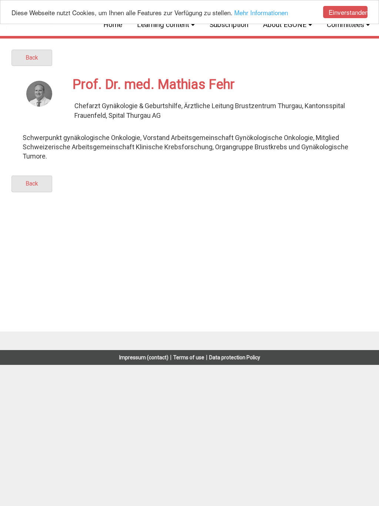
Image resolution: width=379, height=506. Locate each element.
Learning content (163, 24)
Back (32, 57)
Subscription (228, 24)
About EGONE (284, 24)
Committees (345, 24)
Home (112, 24)
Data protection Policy (234, 357)
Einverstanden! (348, 12)
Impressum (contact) (143, 357)
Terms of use (188, 357)
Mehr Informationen (261, 12)
